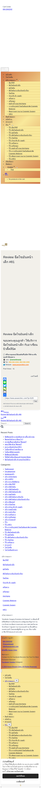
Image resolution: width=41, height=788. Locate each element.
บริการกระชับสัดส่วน (12, 482)
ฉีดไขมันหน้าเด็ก (14, 85)
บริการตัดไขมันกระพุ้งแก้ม (14, 497)
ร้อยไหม (12, 93)
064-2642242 (7, 9)
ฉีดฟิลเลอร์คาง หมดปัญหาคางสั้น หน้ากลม (20, 437)
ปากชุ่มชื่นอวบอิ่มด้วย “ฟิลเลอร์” (16, 442)
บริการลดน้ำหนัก (11, 509)
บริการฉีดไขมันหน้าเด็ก (13, 492)
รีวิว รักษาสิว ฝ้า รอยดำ (17, 140)
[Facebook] (20, 379)
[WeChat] (20, 388)
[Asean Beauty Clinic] (4, 65)
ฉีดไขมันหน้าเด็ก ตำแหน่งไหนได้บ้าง (17, 459)
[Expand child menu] (19, 80)
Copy (35, 401)
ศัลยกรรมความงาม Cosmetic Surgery (22, 111)
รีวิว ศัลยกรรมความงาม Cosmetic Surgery (23, 156)
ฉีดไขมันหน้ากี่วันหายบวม (9, 403)
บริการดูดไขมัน (10, 494)
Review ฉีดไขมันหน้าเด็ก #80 (11, 413)
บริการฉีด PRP (10, 484)
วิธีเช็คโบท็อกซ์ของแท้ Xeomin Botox (18, 457)
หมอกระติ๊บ (19, 406)
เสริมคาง (12, 98)
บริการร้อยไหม (10, 504)
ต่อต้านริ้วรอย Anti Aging (17, 103)
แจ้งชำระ (9, 119)
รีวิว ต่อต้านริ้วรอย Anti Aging (19, 148)
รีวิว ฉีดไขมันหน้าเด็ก (16, 130)
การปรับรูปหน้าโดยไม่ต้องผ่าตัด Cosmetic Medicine (23, 107)
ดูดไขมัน (12, 88)
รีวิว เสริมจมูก (13, 146)
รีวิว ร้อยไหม (13, 138)
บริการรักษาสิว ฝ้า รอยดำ (13, 507)
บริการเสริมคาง (10, 514)
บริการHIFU (9, 479)
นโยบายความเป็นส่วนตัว (15, 771)
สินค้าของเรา (10, 117)
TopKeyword (9, 469)
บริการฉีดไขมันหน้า (12, 489)
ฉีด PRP (12, 83)
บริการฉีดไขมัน (10, 487)
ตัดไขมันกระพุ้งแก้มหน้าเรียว (19, 90)
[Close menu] (1, 670)
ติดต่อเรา (9, 164)
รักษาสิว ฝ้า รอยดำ (15, 96)
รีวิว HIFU (12, 159)
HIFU (11, 114)
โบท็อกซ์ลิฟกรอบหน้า (12, 452)
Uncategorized (10, 471)
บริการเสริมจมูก (10, 517)
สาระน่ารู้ (9, 122)
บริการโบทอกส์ (10, 519)
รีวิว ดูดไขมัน (13, 133)
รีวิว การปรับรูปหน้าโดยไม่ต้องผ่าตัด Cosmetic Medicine (21, 152)
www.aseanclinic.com (21, 365)
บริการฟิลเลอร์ (10, 502)
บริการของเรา (10, 681)
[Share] (20, 395)
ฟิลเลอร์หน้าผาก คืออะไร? (14, 439)
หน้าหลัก (9, 74)
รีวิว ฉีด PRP (13, 127)
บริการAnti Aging (11, 477)
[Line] (20, 382)
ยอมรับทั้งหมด (20, 776)
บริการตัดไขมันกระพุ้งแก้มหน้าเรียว (17, 499)
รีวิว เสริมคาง (13, 143)
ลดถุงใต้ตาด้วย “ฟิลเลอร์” (13, 444)
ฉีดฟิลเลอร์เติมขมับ (11, 454)
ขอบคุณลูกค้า (9, 474)
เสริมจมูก (12, 101)
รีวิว (6, 522)
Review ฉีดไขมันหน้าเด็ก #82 (11, 419)
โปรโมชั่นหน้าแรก (11, 550)
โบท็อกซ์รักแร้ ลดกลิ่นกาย (14, 449)
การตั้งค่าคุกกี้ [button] (20, 781)
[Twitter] (20, 385)
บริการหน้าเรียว (10, 512)
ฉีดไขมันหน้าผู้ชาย (21, 403)
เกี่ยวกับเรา (9, 161)
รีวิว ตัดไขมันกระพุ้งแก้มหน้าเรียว (20, 135)
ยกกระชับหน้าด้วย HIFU (13, 447)
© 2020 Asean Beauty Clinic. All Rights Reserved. (19, 667)
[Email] (20, 391)
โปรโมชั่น (9, 77)
